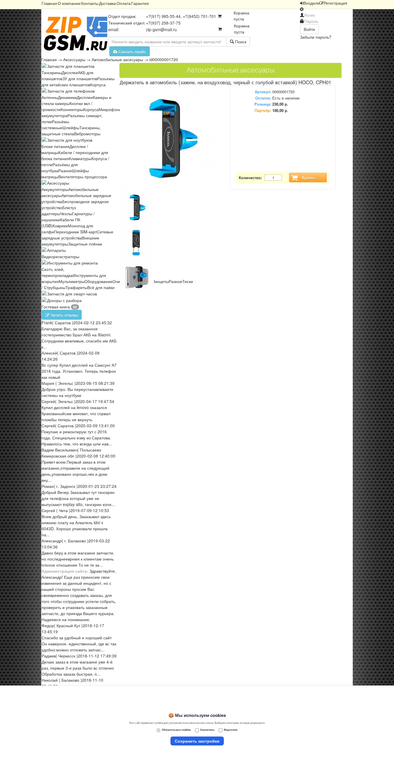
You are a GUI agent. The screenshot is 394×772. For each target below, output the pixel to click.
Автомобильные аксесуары (117, 59)
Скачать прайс (131, 51)
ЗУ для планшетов (79, 78)
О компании (69, 3)
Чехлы (66, 213)
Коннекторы (72, 109)
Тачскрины (52, 72)
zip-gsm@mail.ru (161, 29)
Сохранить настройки (197, 741)
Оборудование (98, 281)
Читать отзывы (63, 315)
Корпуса (98, 84)
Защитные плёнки (85, 244)
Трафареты (76, 287)
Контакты (89, 3)
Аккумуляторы (55, 189)
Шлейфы (70, 127)
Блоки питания (56, 146)
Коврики (60, 225)
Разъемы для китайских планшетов (78, 81)
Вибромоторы (87, 133)
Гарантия (140, 3)
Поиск (240, 41)
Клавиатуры (80, 158)
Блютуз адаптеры (59, 210)
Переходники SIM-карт (75, 232)
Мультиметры (72, 281)
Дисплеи (70, 72)
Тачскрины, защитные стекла (71, 130)
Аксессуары (74, 59)
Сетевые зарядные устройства (77, 235)
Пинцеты (160, 281)
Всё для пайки (101, 287)
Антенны (50, 97)
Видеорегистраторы (60, 256)
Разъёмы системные (55, 124)
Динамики (67, 97)
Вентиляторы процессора (82, 176)
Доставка (107, 3)
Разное (65, 170)
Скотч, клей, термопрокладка (57, 272)
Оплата (124, 3)
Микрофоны (110, 109)
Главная (49, 3)
